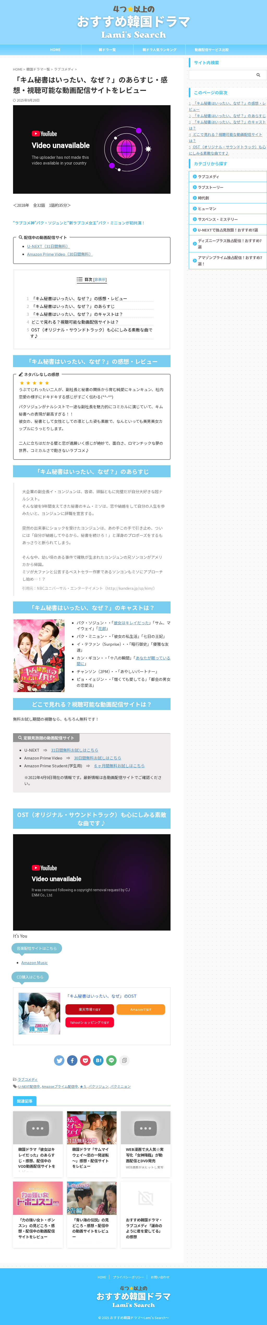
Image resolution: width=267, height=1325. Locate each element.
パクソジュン (98, 1086)
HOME (55, 49)
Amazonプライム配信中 (60, 1086)
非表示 (99, 279)
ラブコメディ (28, 1079)
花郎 (102, 628)
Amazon (136, 1009)
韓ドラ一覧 (107, 49)
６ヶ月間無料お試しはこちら (119, 765)
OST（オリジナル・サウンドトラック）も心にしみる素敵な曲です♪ (91, 332)
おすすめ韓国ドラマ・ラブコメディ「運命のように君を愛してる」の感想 (144, 1228)
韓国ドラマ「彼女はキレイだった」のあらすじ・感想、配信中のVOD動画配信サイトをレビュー (36, 1160)
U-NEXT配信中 (29, 1086)
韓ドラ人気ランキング (160, 49)
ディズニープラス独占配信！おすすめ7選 (230, 243)
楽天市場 (85, 1009)
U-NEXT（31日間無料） (48, 246)
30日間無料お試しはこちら (97, 758)
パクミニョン (120, 1086)
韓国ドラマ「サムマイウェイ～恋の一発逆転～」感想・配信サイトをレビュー (90, 1157)
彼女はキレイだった (131, 622)
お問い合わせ (160, 1277)
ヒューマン (207, 208)
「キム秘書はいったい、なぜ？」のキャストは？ (76, 314)
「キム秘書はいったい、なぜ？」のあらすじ (72, 306)
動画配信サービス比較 (212, 49)
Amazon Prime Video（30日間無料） (60, 254)
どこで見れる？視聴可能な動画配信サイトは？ (74, 322)
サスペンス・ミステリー (218, 219)
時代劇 (203, 197)
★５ (83, 1086)
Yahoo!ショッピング (85, 1022)
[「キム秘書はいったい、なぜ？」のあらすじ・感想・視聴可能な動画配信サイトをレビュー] (98, 1060)
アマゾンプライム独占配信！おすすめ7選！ (230, 260)
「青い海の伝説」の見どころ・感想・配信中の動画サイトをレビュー (90, 1228)
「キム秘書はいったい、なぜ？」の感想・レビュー (78, 298)
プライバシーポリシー (128, 1277)
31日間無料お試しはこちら (74, 750)
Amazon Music (34, 962)
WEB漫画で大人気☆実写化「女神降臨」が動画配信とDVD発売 (144, 1154)
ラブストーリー (210, 187)
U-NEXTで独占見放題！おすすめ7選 (228, 230)
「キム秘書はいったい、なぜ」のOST (101, 996)
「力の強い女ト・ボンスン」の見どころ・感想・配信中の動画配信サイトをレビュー (36, 1228)
